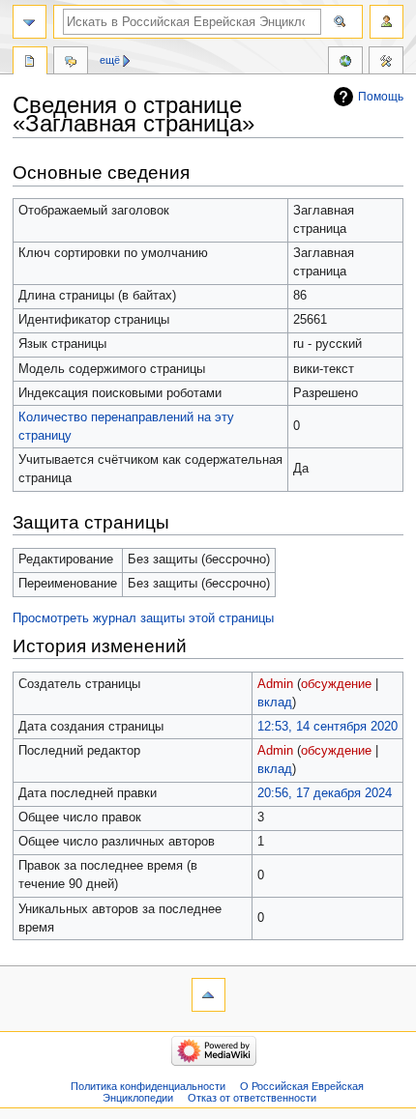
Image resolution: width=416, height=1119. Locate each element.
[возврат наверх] (208, 995)
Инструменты (386, 62)
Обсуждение (70, 62)
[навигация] (29, 22)
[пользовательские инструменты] (386, 22)
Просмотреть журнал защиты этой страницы (143, 618)
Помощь (380, 96)
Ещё (110, 60)
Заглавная (30, 62)
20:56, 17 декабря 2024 (324, 793)
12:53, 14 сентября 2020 (327, 726)
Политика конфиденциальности (148, 1086)
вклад (274, 702)
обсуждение (336, 684)
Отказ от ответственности (252, 1098)
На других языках (345, 62)
